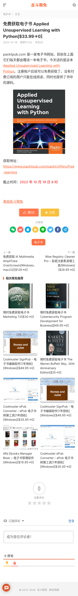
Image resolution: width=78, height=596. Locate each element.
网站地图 (54, 589)
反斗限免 (39, 5)
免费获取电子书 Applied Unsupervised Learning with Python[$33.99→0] (31, 30)
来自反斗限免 (13, 201)
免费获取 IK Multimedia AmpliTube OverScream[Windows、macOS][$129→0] (19, 263)
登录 (71, 521)
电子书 (7, 14)
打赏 (50, 212)
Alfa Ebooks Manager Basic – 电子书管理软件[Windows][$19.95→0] (18, 458)
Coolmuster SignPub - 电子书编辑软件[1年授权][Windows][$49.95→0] (20, 363)
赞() (29, 212)
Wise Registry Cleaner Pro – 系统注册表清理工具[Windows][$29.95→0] (59, 263)
